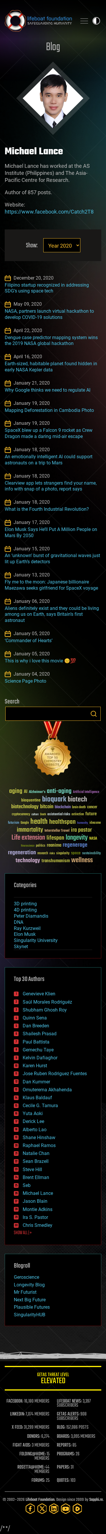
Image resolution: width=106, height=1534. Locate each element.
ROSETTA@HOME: (30, 1467)
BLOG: (61, 1427)
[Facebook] (30, 1508)
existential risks (58, 814)
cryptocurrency (21, 814)
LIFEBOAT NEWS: (69, 1401)
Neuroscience (27, 846)
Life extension (28, 838)
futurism (13, 823)
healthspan (62, 822)
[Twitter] (42, 1508)
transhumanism (56, 861)
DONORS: (33, 1436)
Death (43, 814)
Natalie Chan (36, 1153)
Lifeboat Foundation (40, 1499)
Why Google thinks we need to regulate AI (47, 390)
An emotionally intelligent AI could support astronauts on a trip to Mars (48, 460)
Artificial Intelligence (86, 792)
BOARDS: (63, 1436)
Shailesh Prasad (40, 1033)
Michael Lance (38, 1193)
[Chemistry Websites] (53, 750)
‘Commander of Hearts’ (28, 640)
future (91, 814)
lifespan (55, 838)
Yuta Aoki (33, 1113)
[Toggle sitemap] (84, 21)
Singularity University (36, 940)
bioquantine (31, 800)
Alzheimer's (37, 792)
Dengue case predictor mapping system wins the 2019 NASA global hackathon (51, 340)
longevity (77, 838)
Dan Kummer (36, 1082)
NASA (93, 838)
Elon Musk (25, 934)
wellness (82, 860)
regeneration (22, 852)
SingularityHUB (29, 1314)
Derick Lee (33, 1121)
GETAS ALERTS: (68, 1414)
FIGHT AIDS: (22, 1445)
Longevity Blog (29, 1285)
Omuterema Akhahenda (47, 1089)
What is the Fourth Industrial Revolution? (47, 509)
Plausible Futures (32, 1307)
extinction (78, 814)
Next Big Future (30, 1300)
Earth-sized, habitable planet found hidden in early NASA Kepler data (51, 367)
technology (28, 861)
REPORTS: (64, 1445)
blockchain (63, 807)
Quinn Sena (35, 1018)
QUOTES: (63, 1480)
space (76, 852)
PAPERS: (63, 1467)
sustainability (91, 854)
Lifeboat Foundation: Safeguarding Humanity (38, 21)
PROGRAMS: (66, 1454)
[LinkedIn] (54, 1508)
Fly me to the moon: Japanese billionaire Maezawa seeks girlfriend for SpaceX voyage (51, 585)
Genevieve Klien (39, 994)
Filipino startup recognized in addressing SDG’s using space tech (47, 288)
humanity (82, 823)
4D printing (25, 910)
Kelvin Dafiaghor (40, 1058)
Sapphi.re (96, 1499)
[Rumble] (77, 1508)
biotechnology (25, 807)
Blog (53, 47)
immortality (30, 829)
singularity (62, 853)
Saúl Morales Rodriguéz (47, 1002)
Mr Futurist (25, 1292)
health (39, 822)
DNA (18, 922)
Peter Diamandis (31, 916)
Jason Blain (35, 1201)
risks (52, 853)
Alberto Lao (35, 1129)
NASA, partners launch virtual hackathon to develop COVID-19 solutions (49, 314)
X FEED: (17, 1427)
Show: (31, 245)
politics (40, 846)
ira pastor (81, 830)
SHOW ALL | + (23, 1233)
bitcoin (46, 807)
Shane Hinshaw (39, 1137)
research (42, 853)
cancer (92, 807)
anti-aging (59, 791)
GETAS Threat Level (53, 1379)
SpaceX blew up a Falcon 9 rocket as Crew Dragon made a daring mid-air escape (48, 433)
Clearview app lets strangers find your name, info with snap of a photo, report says (51, 486)
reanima (54, 845)
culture (35, 814)
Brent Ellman (36, 1177)
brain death (79, 807)
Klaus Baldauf (37, 1097)
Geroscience (26, 1277)
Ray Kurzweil (27, 928)
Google (25, 823)
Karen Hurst (35, 1065)
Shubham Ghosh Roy (45, 1010)
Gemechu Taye (38, 1050)
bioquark (54, 799)
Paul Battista (36, 1042)
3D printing (25, 903)
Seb (27, 1185)
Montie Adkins (37, 1209)
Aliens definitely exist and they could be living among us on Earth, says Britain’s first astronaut (52, 614)
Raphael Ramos (39, 1145)
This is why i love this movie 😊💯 (40, 661)
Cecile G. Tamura (40, 1105)
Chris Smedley (37, 1225)
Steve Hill (32, 1169)
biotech (77, 800)
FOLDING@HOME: (32, 1454)
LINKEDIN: (17, 1414)
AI (25, 792)
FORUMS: (38, 1480)
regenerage (75, 845)
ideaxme (95, 823)
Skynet (21, 946)
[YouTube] (65, 1508)
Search (94, 714)
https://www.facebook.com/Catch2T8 (49, 212)
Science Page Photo (25, 681)
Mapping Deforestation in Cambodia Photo (49, 410)
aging (15, 791)
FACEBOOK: (14, 1401)
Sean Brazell (36, 1161)
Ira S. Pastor (35, 1217)
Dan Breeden (36, 1026)
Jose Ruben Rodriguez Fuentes (55, 1073)
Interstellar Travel (56, 831)
